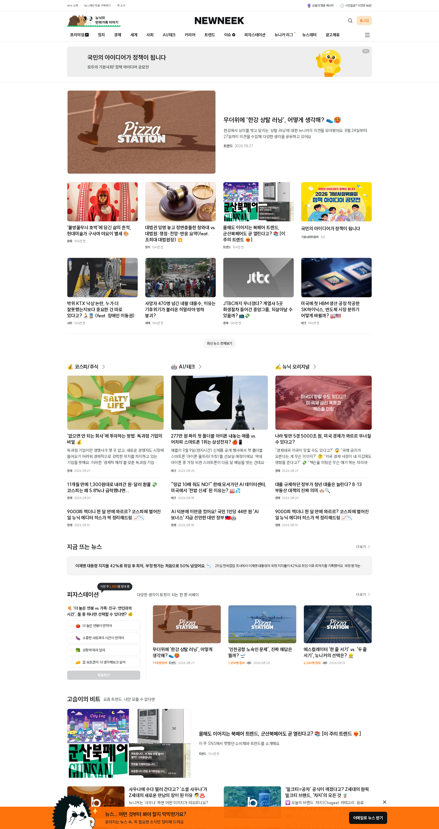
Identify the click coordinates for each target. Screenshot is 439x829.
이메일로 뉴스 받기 (368, 817)
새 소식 (121, 5)
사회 (149, 34)
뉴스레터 (309, 34)
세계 (133, 34)
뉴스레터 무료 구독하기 (97, 5)
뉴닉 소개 (72, 5)
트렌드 (210, 34)
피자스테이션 (254, 34)
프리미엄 (77, 34)
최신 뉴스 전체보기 (219, 343)
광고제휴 (333, 34)
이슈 (227, 34)
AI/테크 (169, 34)
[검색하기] (350, 20)
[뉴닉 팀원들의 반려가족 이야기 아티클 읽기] (93, 20)
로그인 (364, 20)
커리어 (190, 34)
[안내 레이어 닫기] (384, 802)
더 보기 (361, 546)
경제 (117, 34)
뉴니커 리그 (284, 34)
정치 (101, 34)
